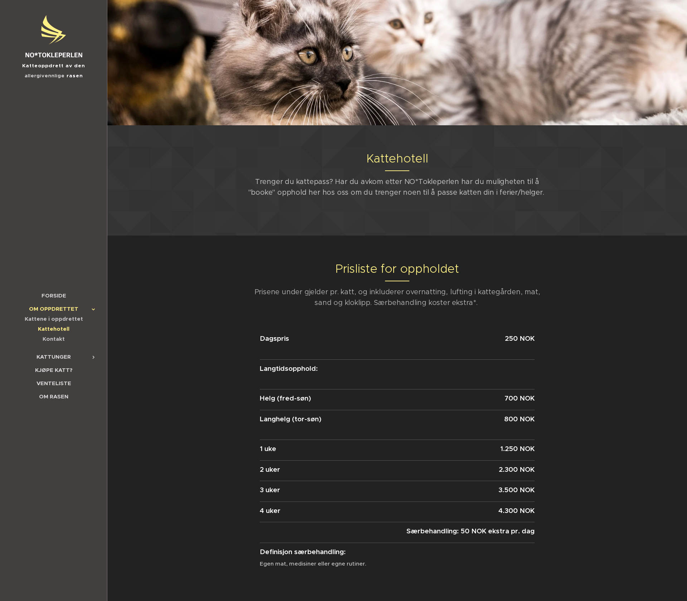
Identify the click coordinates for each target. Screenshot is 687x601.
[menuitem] (53, 295)
